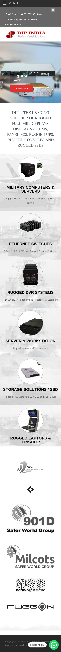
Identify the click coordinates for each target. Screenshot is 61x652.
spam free (45, 641)
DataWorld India (39, 645)
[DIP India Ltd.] (23, 33)
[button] (54, 645)
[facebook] (53, 10)
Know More (22, 88)
